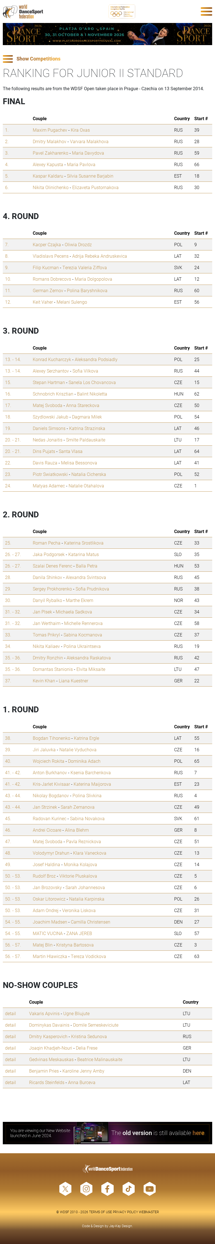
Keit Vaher (43, 302)
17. (8, 405)
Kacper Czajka (47, 244)
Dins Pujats (44, 451)
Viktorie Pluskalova (78, 876)
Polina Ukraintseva (82, 646)
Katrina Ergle (86, 738)
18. (8, 417)
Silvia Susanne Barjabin (90, 176)
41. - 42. (13, 772)
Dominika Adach (84, 761)
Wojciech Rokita (48, 761)
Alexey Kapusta (48, 164)
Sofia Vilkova (85, 371)
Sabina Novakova (87, 818)
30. (8, 600)
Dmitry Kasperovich (48, 1036)
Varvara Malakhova (89, 141)
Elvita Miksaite (90, 669)
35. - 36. (13, 658)
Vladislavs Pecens (51, 256)
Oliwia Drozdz (78, 244)
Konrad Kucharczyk (52, 359)
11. (8, 290)
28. (8, 577)
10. (8, 279)
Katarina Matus (83, 554)
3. (7, 153)
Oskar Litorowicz (49, 899)
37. (8, 680)
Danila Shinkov (47, 577)
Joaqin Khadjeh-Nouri (50, 1048)
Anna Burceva (81, 1082)
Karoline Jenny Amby (83, 1071)
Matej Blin (43, 945)
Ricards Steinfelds (46, 1082)
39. (8, 749)
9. (7, 267)
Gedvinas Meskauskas (51, 1059)
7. (7, 244)
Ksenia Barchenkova (91, 772)
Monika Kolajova (80, 864)
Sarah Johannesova (85, 887)
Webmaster (149, 1212)
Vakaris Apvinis (44, 1013)
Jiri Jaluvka (44, 749)
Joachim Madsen (50, 922)
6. (7, 187)
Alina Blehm (77, 830)
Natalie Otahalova (86, 486)
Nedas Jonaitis (47, 440)
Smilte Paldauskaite (85, 440)
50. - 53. (13, 876)
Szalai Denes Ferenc (52, 566)
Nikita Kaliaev (46, 646)
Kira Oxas (80, 130)
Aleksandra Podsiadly (96, 359)
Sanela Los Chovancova (92, 382)
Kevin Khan (44, 680)
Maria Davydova (88, 153)
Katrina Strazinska (87, 428)
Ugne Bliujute (76, 1013)
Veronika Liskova (79, 910)
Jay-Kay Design (120, 1226)
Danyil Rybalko (47, 600)
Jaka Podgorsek (49, 554)
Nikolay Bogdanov (51, 795)
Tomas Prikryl (46, 635)
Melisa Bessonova (79, 463)
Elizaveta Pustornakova (95, 187)
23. (8, 474)
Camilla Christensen (90, 922)
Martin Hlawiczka (50, 956)
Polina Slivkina (87, 795)
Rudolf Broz (44, 876)
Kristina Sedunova (89, 1036)
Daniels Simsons (49, 428)
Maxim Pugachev (50, 130)
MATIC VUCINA (48, 933)
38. (8, 738)
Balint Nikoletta (92, 394)
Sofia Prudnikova (92, 589)
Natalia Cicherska (88, 474)
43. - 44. (13, 795)
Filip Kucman (46, 267)
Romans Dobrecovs (52, 279)
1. (7, 130)
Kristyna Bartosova (75, 945)
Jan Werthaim (46, 623)
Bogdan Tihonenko (51, 738)
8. (7, 256)
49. (8, 864)
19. (8, 428)
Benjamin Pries (44, 1071)
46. (8, 830)
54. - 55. (13, 922)
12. (8, 302)
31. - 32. (13, 612)
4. (7, 164)
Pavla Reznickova (83, 841)
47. (8, 841)
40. (8, 761)
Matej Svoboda (47, 405)
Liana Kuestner (73, 680)
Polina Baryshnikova (87, 290)
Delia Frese (86, 1048)
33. (8, 635)
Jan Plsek (42, 612)
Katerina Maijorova (92, 784)
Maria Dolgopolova (93, 279)
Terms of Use (100, 1212)
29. (8, 589)
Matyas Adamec (49, 486)
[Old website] (107, 1133)
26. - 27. (13, 554)
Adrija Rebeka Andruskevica (99, 256)
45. (8, 818)
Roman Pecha (46, 543)
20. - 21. (13, 440)
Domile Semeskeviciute (95, 1025)
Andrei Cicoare (47, 830)
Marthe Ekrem (79, 600)
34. (8, 646)
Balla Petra (86, 566)
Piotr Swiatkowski (50, 474)
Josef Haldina (46, 864)
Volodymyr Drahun (51, 853)
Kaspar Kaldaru (48, 176)
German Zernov (48, 290)
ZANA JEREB (79, 933)
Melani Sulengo (72, 302)
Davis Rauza (45, 463)
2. (7, 141)
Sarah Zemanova (78, 807)
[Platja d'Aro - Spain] (107, 34)
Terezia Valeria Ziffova (84, 267)
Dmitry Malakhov (49, 141)
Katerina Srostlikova (84, 543)
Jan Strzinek (45, 807)
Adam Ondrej (46, 910)
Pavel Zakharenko (50, 153)
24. (8, 486)
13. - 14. (13, 359)
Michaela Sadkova (74, 612)
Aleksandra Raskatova (89, 658)
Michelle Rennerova (83, 623)
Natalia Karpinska (86, 899)
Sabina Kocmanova (83, 635)
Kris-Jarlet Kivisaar (51, 784)
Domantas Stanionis (53, 669)
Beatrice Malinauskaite (99, 1059)
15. (8, 382)
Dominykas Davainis (49, 1025)
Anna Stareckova (82, 405)
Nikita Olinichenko (51, 187)
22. (8, 463)
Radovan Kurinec (49, 818)
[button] (107, 59)
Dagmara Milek (87, 417)
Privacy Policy (125, 1212)
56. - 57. (13, 945)
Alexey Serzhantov (51, 371)
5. (7, 176)
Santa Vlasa (71, 451)
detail (10, 1013)
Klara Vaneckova (89, 853)
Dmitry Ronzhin (48, 658)
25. (8, 543)
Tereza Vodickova (88, 956)
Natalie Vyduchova (78, 749)
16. (8, 394)
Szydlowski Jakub (50, 417)
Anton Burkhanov (50, 772)
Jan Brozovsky (47, 887)
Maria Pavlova (81, 164)
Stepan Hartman (49, 382)
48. (8, 853)
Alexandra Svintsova (86, 577)
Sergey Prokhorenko (52, 589)
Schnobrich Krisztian (53, 394)
